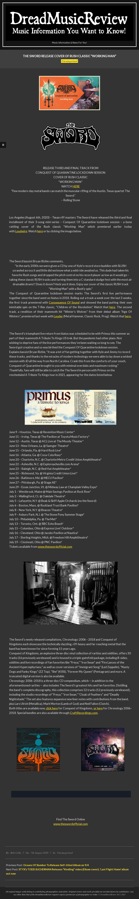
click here (52, 708)
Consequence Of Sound (64, 302)
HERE (76, 186)
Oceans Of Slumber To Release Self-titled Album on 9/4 (56, 865)
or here (98, 708)
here (40, 231)
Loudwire (21, 231)
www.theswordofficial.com (55, 546)
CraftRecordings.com (84, 713)
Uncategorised (69, 61)
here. (128, 316)
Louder (58, 316)
